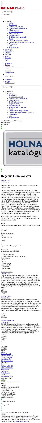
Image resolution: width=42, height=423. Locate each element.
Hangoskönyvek (14, 47)
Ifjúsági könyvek (14, 30)
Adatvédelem (5, 369)
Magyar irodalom (14, 33)
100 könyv (23, 256)
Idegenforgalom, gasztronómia (18, 28)
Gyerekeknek (13, 25)
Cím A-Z (4, 237)
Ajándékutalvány (6, 359)
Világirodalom (13, 44)
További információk (22, 421)
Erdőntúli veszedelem (7, 320)
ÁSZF (3, 364)
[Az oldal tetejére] (1, 2)
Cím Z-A (9, 237)
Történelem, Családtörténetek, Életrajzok (21, 42)
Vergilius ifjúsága (6, 296)
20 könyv (10, 256)
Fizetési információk (7, 368)
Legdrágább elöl (16, 246)
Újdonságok (8, 49)
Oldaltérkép (4, 371)
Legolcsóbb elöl (6, 246)
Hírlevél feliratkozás (7, 355)
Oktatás (11, 39)
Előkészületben (9, 51)
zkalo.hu (25, 412)
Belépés (7, 65)
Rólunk (7, 56)
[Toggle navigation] (1, 18)
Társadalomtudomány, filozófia (18, 40)
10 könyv (4, 256)
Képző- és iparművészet (16, 32)
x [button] (1, 228)
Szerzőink (8, 54)
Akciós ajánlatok (6, 354)
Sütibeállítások (5, 373)
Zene (10, 46)
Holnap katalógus (6, 357)
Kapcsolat (8, 58)
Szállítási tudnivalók (7, 366)
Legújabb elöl (5, 251)
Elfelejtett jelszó (9, 72)
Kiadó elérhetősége (7, 376)
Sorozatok (8, 52)
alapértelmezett (5, 258)
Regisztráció (8, 63)
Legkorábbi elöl (14, 251)
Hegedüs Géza (5, 180)
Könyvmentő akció (7, 361)
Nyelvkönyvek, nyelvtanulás (17, 37)
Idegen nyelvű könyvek (16, 26)
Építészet (11, 23)
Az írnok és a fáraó (7, 272)
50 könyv (16, 256)
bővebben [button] (4, 230)
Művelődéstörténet (14, 35)
